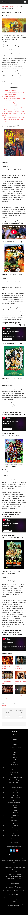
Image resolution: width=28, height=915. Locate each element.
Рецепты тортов (15, 797)
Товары (14, 817)
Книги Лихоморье (14, 894)
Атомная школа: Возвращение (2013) (13, 108)
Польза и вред (14, 782)
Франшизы (18, 6)
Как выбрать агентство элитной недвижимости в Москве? (14, 877)
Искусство (14, 757)
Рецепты (14, 785)
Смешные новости (14, 802)
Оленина (14, 871)
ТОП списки (5, 2)
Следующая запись (19, 714)
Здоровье (14, 749)
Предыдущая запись (8, 714)
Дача (15, 807)
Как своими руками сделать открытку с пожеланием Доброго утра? (14, 887)
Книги (14, 759)
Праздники (15, 815)
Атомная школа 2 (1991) (9, 96)
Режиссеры (15, 828)
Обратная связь (14, 842)
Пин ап (16, 767)
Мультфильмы (14, 772)
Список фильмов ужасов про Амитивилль (6, 698)
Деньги (14, 739)
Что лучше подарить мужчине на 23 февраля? (14, 891)
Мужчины (14, 769)
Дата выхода (14, 737)
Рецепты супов (15, 795)
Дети (15, 810)
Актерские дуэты (15, 823)
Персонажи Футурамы (15, 780)
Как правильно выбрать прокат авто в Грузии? (14, 868)
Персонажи (14, 775)
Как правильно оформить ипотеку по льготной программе (14, 904)
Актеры (16, 825)
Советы (14, 805)
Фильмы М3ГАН (19, 696)
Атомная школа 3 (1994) (9, 102)
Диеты (16, 752)
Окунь (14, 865)
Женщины (14, 744)
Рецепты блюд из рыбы (15, 790)
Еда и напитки (14, 742)
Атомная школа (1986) (9, 90)
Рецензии (15, 830)
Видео (14, 734)
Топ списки (5, 6)
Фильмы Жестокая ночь (14, 874)
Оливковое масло (14, 883)
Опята (14, 901)
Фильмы (11, 6)
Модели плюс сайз (15, 747)
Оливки (14, 881)
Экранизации (15, 835)
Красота (15, 812)
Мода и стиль (14, 764)
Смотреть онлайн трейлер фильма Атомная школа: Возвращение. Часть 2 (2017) (14, 119)
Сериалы (14, 800)
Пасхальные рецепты (15, 787)
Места (14, 762)
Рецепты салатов (15, 792)
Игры (14, 754)
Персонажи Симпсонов (15, 777)
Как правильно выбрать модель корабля (14, 858)
